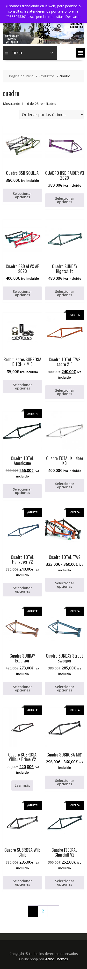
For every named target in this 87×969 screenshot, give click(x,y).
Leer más (22, 785)
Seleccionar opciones (22, 195)
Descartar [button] (73, 16)
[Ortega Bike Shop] (43, 43)
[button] (80, 53)
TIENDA (17, 52)
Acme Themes (56, 959)
